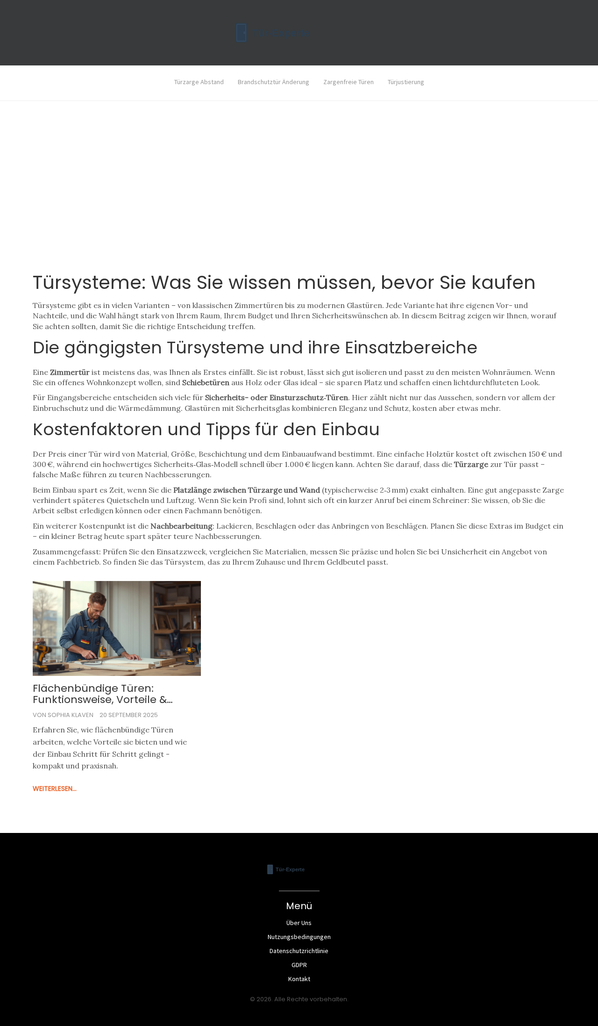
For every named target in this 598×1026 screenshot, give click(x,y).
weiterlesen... (55, 788)
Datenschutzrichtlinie (299, 951)
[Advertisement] (299, 199)
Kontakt (299, 979)
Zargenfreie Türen (348, 82)
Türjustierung (406, 82)
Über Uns (299, 922)
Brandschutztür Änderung (273, 82)
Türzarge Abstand (199, 82)
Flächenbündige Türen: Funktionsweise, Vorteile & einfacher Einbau (100, 694)
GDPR (299, 965)
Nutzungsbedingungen (299, 937)
